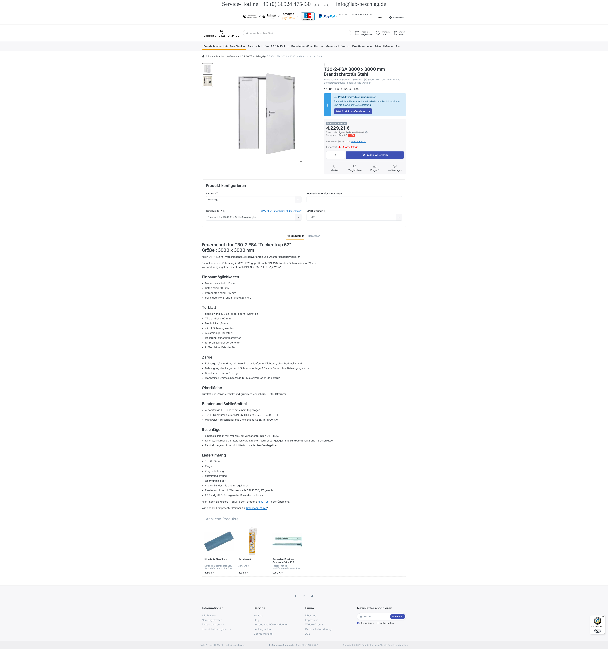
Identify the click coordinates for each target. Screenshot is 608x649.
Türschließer (213, 210)
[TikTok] (312, 595)
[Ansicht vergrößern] (267, 114)
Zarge (209, 193)
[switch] (597, 631)
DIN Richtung (314, 210)
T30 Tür (263, 501)
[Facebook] (295, 595)
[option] (207, 68)
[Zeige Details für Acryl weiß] (253, 541)
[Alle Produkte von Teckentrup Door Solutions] (324, 64)
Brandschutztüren (256, 508)
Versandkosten (358, 141)
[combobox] (297, 33)
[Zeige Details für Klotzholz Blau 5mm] (219, 541)
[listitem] (267, 114)
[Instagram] (304, 595)
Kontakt (344, 14)
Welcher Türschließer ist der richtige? (280, 211)
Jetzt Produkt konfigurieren (351, 111)
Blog (380, 17)
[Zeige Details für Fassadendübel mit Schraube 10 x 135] (287, 541)
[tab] (295, 236)
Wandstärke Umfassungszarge (324, 193)
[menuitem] (224, 46)
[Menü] (603, 617)
